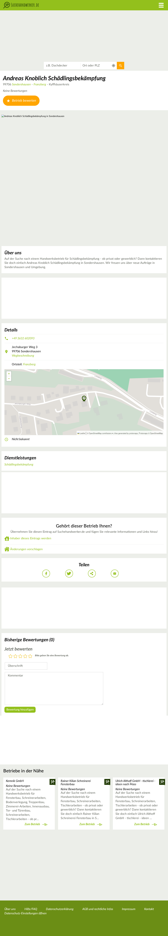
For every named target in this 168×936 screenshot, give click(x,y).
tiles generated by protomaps (126, 433)
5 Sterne (30, 656)
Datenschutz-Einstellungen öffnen (25, 913)
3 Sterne (20, 656)
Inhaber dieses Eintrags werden (30, 538)
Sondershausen (21, 84)
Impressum (128, 909)
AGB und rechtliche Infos (97, 909)
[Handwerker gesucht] (63, 5)
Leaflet (82, 433)
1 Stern (10, 656)
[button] (84, 399)
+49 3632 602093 (23, 338)
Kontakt (149, 909)
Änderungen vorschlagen (26, 549)
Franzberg (40, 84)
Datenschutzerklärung (60, 909)
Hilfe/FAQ (30, 909)
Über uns (10, 909)
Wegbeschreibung (23, 355)
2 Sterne (15, 656)
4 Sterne (25, 656)
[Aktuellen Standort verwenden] (114, 65)
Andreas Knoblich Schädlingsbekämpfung (54, 78)
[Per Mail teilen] (114, 573)
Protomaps (143, 433)
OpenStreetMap (156, 433)
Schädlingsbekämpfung (18, 464)
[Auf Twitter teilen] (69, 573)
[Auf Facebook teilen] (46, 573)
